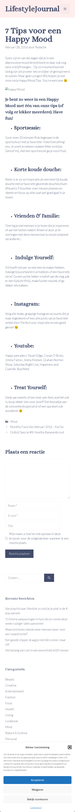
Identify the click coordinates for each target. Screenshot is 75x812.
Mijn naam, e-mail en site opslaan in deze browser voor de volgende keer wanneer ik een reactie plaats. (39, 538)
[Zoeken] (49, 578)
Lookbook (11, 721)
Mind (13, 421)
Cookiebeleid (36, 807)
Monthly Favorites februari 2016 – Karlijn (37, 427)
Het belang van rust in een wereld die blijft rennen (37, 650)
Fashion (10, 697)
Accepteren (37, 780)
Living (9, 715)
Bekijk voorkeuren (37, 799)
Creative (10, 685)
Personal (11, 739)
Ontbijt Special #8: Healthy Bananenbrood (37, 432)
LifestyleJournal (32, 8)
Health (9, 709)
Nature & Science (16, 733)
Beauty (9, 679)
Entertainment (14, 691)
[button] (70, 747)
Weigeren (37, 789)
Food (8, 703)
